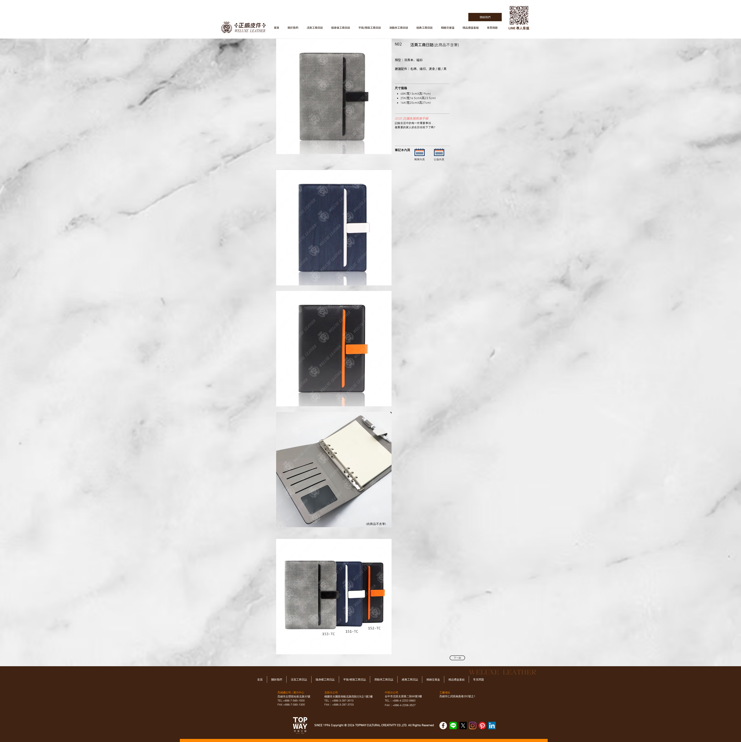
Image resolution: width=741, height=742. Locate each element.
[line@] (453, 725)
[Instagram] (472, 725)
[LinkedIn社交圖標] (492, 725)
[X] (463, 725)
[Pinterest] (482, 725)
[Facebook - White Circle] (443, 725)
